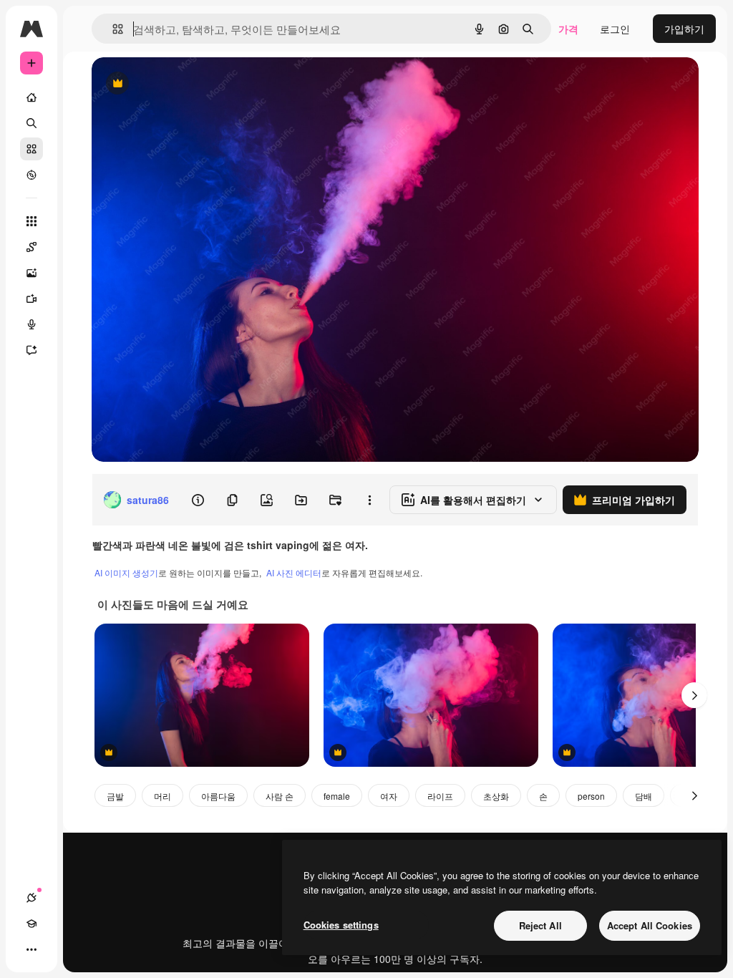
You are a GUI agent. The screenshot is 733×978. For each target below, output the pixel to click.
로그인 (615, 28)
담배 (643, 796)
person (591, 796)
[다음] (694, 695)
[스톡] (31, 148)
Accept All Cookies (649, 925)
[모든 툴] (31, 221)
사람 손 (279, 796)
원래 (174, 84)
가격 (568, 28)
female (337, 796)
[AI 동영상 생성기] (31, 298)
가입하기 (684, 28)
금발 (115, 796)
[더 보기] (31, 949)
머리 (162, 796)
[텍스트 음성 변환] (31, 324)
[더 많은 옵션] (369, 499)
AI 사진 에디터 (293, 572)
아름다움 (218, 796)
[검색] (31, 123)
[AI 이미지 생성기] (31, 272)
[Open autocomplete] (112, 29)
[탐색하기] (31, 174)
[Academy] (31, 923)
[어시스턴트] (31, 350)
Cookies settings (341, 924)
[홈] (31, 97)
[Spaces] (31, 247)
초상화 (496, 796)
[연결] (31, 897)
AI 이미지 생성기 (126, 572)
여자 (388, 796)
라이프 (440, 796)
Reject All (540, 925)
